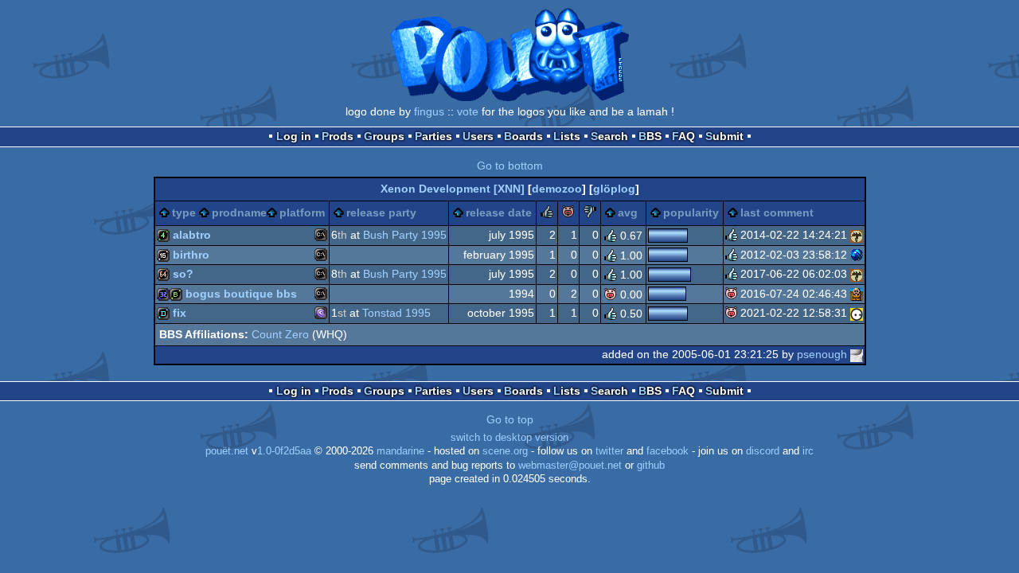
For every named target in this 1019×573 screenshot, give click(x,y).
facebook (667, 451)
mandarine (400, 451)
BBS (650, 136)
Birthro (191, 254)
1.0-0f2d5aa (284, 451)
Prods (337, 136)
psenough (822, 354)
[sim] (856, 293)
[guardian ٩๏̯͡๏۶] (856, 312)
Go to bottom (510, 165)
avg (628, 212)
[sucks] (590, 214)
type (184, 212)
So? (183, 273)
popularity (691, 212)
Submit (724, 136)
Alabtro (192, 234)
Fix (179, 312)
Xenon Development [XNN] (453, 188)
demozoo (557, 188)
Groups (384, 136)
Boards (523, 136)
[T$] (856, 254)
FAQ (683, 136)
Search (609, 136)
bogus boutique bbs (241, 293)
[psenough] (856, 354)
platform (302, 212)
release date (499, 212)
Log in (293, 136)
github (651, 465)
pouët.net (226, 451)
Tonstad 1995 (396, 312)
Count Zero (280, 334)
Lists (566, 136)
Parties (433, 136)
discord (762, 451)
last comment (777, 212)
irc (808, 451)
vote (467, 111)
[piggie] (568, 214)
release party (381, 212)
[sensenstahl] (856, 234)
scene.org (505, 451)
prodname (239, 212)
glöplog (614, 188)
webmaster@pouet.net (570, 465)
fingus (429, 111)
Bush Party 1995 (405, 234)
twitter (609, 451)
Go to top (509, 419)
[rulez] (547, 214)
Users (478, 136)
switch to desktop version (509, 437)
